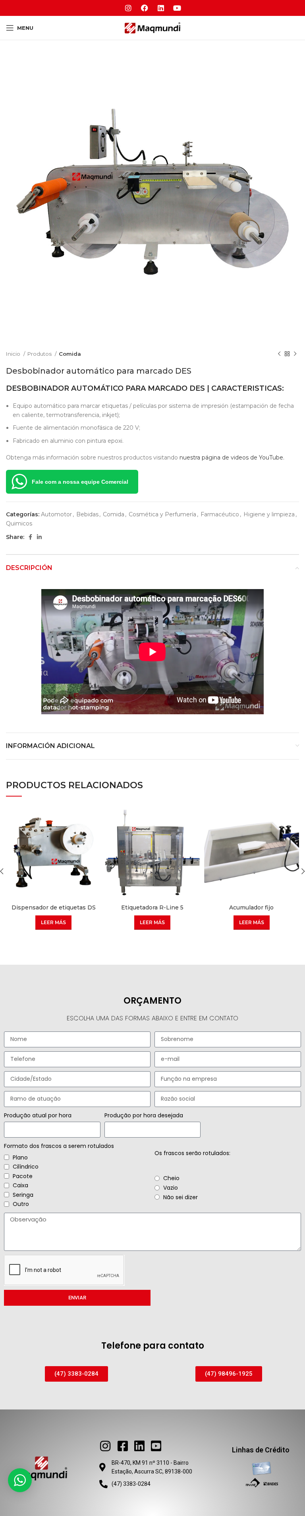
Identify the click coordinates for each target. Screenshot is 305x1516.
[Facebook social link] (30, 537)
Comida (70, 354)
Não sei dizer (180, 1197)
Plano (20, 1157)
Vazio (170, 1188)
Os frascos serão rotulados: (192, 1153)
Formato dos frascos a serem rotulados (59, 1146)
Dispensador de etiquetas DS (54, 907)
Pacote (23, 1176)
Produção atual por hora (37, 1115)
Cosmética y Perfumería (162, 514)
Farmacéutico (220, 514)
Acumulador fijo (251, 907)
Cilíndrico (26, 1167)
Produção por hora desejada (143, 1115)
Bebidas (87, 514)
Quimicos (19, 523)
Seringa (23, 1195)
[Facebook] (144, 8)
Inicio (13, 354)
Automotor (56, 514)
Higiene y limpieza (269, 514)
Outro (21, 1204)
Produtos (40, 354)
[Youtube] (177, 8)
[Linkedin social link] (39, 537)
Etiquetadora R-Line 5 (152, 907)
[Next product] (295, 354)
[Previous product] (279, 354)
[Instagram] (128, 8)
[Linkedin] (161, 8)
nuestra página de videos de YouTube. (232, 457)
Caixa (20, 1185)
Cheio (171, 1178)
